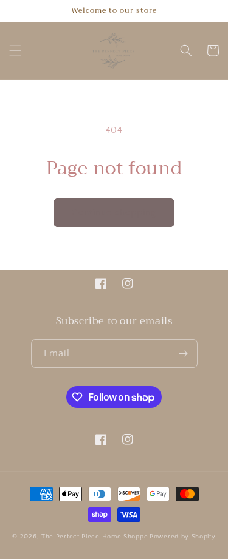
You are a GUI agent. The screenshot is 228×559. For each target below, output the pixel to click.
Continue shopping (114, 213)
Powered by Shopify (183, 536)
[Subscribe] (183, 353)
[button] (15, 50)
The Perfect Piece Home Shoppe (94, 536)
